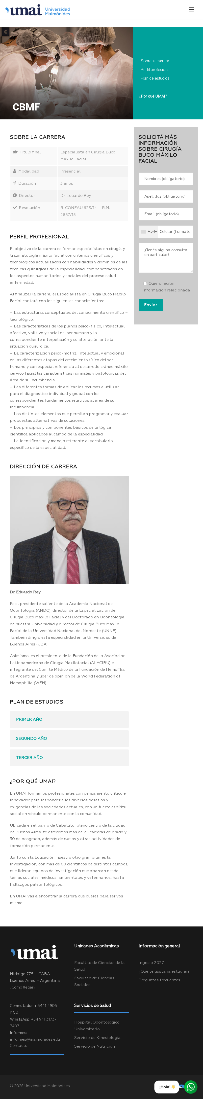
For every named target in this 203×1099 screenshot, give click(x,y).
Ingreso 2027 (151, 963)
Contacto (18, 1046)
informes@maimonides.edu (35, 1039)
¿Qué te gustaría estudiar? (164, 972)
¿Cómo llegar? (22, 987)
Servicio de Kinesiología (97, 1038)
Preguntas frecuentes (159, 980)
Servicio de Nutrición (94, 1047)
